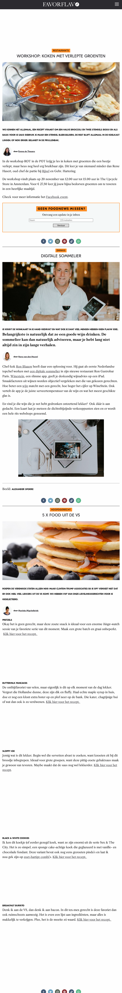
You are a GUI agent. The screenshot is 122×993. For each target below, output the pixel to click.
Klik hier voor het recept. (20, 634)
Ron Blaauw (24, 366)
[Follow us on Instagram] (57, 243)
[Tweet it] (50, 243)
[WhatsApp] (78, 243)
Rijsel (45, 171)
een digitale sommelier (45, 371)
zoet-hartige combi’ (37, 857)
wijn (25, 386)
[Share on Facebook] (43, 243)
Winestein (17, 376)
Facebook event (57, 197)
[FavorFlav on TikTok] (71, 243)
